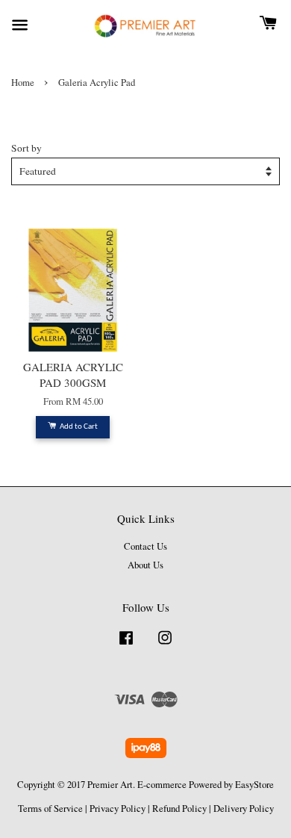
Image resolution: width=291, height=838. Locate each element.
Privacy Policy (118, 808)
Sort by (26, 148)
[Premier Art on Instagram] (164, 645)
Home (22, 82)
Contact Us (145, 546)
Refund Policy (179, 808)
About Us (145, 565)
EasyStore (254, 784)
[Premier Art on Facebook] (126, 645)
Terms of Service (50, 808)
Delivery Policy (243, 808)
